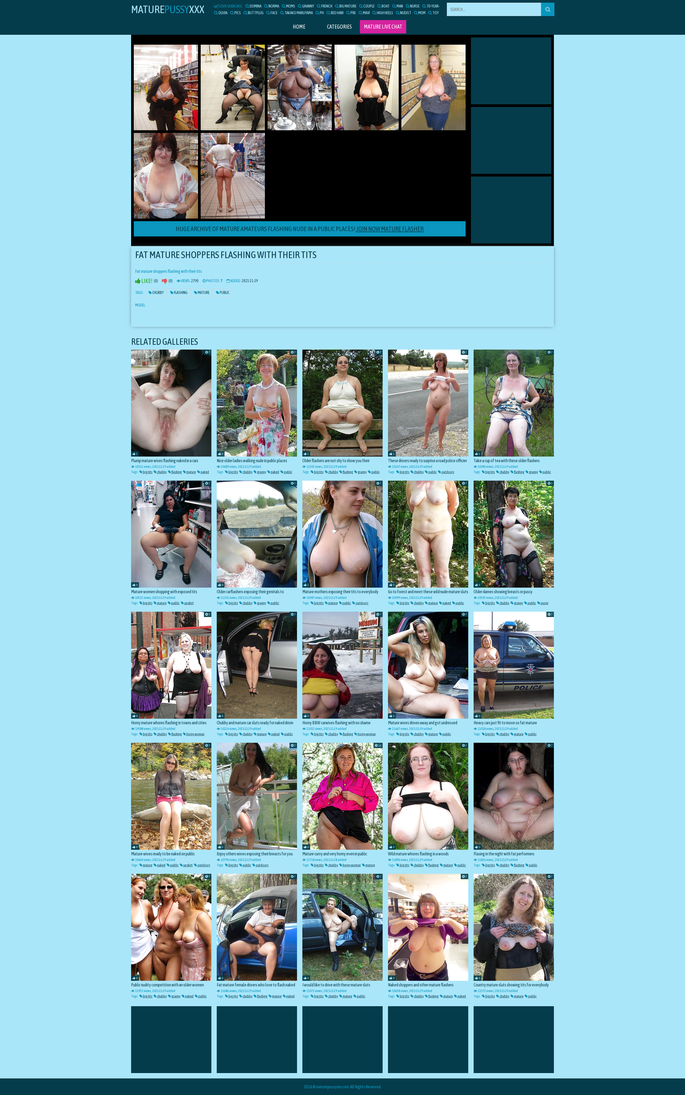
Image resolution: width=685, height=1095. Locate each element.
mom (421, 12)
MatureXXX (167, 9)
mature (191, 472)
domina (255, 6)
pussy (544, 603)
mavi (366, 12)
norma (273, 6)
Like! (146, 281)
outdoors (447, 472)
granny (308, 6)
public (287, 472)
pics (237, 12)
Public (224, 292)
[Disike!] (164, 281)
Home (299, 27)
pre (353, 12)
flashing (176, 472)
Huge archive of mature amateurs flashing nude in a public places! (300, 228)
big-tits (147, 472)
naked (204, 472)
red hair (337, 12)
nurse (414, 6)
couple (369, 6)
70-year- (433, 6)
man (399, 6)
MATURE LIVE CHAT (383, 27)
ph (321, 12)
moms (290, 6)
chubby (162, 472)
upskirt (189, 603)
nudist (405, 12)
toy (435, 12)
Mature (203, 292)
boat (385, 6)
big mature (347, 6)
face (273, 12)
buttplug (255, 12)
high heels (384, 12)
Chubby (158, 292)
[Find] (547, 9)
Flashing (180, 292)
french (326, 6)
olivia (222, 12)
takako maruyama (298, 12)
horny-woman (195, 734)
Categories (339, 27)
